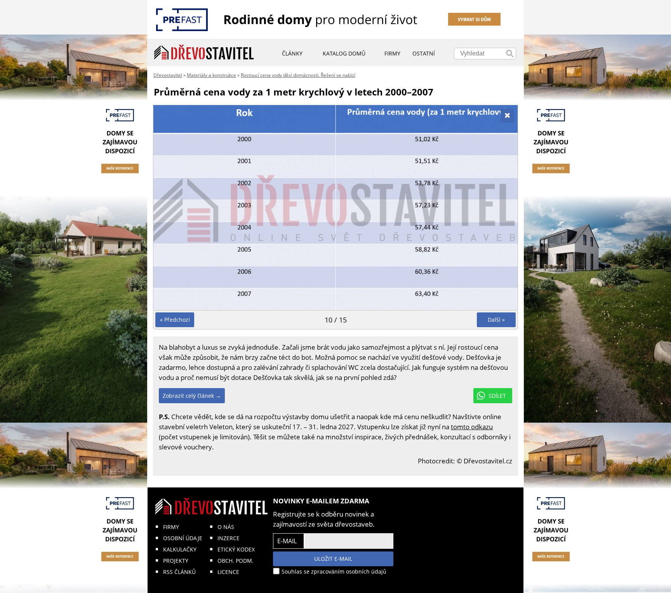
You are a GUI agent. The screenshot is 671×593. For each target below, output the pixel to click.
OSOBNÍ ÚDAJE (182, 538)
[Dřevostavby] (204, 52)
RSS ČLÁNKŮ (179, 572)
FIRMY (171, 527)
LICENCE (228, 572)
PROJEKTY (175, 560)
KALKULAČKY (179, 549)
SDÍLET (497, 395)
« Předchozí (175, 319)
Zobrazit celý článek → (192, 395)
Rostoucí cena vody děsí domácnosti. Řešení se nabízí (298, 75)
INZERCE (228, 538)
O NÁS (225, 527)
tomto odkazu (472, 426)
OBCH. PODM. (235, 560)
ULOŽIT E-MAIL (333, 558)
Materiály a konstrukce (211, 75)
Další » (496, 319)
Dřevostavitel (167, 75)
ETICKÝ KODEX (236, 549)
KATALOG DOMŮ (344, 53)
